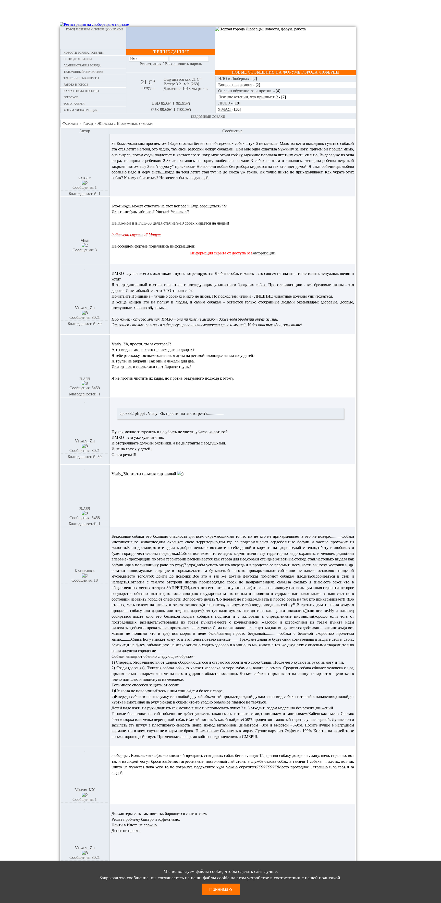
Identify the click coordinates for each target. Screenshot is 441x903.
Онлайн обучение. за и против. (245, 91)
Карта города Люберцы (81, 90)
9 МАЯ (225, 109)
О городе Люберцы (78, 58)
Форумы (70, 123)
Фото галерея (74, 103)
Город (87, 123)
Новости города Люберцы (84, 52)
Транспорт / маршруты (81, 78)
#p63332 (126, 413)
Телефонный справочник (83, 71)
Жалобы (105, 123)
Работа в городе (76, 84)
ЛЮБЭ (224, 103)
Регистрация (151, 64)
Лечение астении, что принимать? (248, 97)
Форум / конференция (80, 110)
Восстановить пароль (183, 64)
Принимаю (220, 889)
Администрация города (82, 65)
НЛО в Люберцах (234, 78)
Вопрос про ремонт (235, 85)
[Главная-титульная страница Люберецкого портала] (93, 40)
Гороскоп (71, 97)
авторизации (264, 253)
